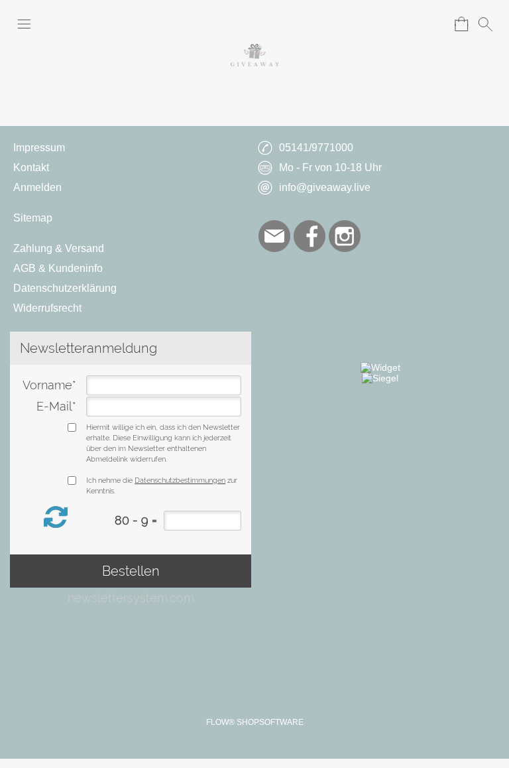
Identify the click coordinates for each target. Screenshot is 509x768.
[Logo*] (255, 49)
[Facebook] (309, 236)
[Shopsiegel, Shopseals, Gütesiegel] (380, 367)
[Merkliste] (437, 23)
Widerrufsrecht (47, 308)
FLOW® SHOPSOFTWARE (255, 722)
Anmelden (37, 187)
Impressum (39, 147)
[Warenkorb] (461, 23)
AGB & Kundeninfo (58, 268)
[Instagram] (344, 236)
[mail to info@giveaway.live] (274, 236)
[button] (23, 23)
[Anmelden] (413, 23)
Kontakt (31, 167)
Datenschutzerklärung (65, 288)
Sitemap (32, 218)
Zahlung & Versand (58, 248)
